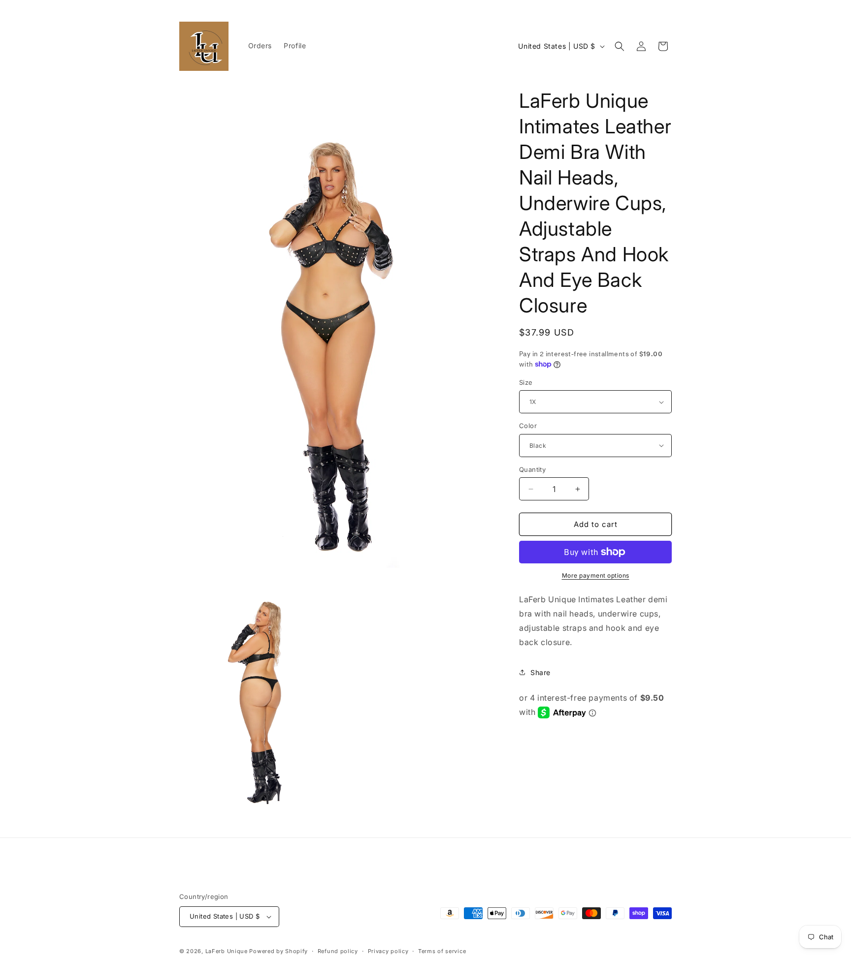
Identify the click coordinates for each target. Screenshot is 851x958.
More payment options (595, 575)
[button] (619, 46)
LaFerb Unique (226, 951)
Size (526, 382)
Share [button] (540, 672)
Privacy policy (388, 951)
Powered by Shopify (278, 951)
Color (528, 426)
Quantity (532, 469)
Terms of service (442, 951)
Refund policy (338, 951)
